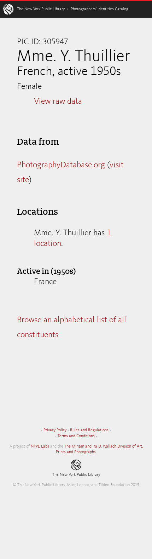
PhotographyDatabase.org (61, 165)
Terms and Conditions (76, 436)
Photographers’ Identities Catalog (99, 9)
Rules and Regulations (89, 430)
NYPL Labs (40, 446)
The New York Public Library (41, 9)
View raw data (58, 101)
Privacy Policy (54, 430)
